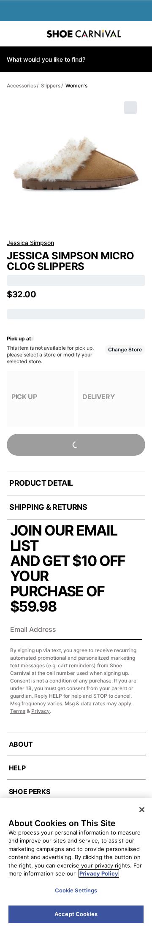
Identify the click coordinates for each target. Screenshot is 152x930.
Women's (76, 85)
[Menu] (12, 33)
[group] (40, 399)
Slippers (50, 85)
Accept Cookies (76, 914)
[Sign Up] (132, 630)
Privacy (40, 711)
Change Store (125, 349)
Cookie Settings (76, 890)
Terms (17, 711)
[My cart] (141, 34)
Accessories (21, 85)
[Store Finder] (32, 34)
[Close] (142, 809)
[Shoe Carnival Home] (84, 34)
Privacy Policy (98, 873)
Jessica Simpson (30, 242)
